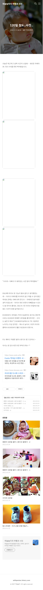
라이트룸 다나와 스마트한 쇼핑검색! (15, 373)
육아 (12, 397)
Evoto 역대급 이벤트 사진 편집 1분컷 (15, 358)
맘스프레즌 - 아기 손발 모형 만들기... (13, 408)
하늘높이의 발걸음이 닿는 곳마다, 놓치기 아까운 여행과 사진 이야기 (17, 544)
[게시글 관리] (13, 389)
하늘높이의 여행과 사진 (12, 3)
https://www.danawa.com (14, 370)
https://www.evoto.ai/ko (13, 355)
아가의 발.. (6, 410)
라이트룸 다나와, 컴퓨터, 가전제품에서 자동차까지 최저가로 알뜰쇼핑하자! (15, 377)
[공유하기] (10, 389)
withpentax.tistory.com (21, 580)
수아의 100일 (7, 406)
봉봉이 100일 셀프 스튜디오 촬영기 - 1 (14, 403)
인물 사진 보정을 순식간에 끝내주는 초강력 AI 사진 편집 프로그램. (15, 362)
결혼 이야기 (7, 397)
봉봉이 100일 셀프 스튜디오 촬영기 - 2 (14, 401)
